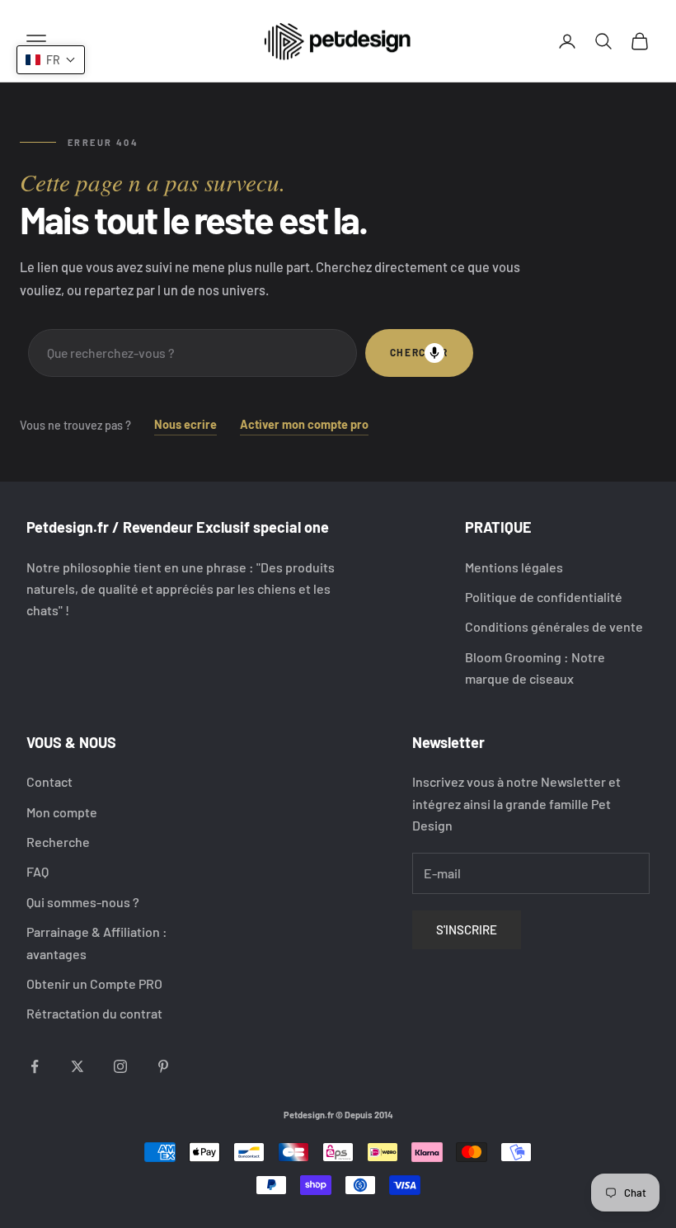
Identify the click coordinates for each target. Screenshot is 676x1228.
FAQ (37, 871)
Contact (49, 781)
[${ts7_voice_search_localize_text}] (434, 353)
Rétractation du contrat (94, 1013)
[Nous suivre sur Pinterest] (163, 1066)
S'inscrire (466, 929)
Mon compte (61, 812)
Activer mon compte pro (304, 424)
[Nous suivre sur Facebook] (34, 1066)
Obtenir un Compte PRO (94, 983)
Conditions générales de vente (554, 626)
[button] (50, 59)
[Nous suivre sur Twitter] (77, 1066)
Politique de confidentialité (543, 597)
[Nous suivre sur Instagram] (120, 1066)
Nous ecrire (185, 424)
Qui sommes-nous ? (82, 902)
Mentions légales (514, 567)
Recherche (58, 841)
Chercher (419, 352)
